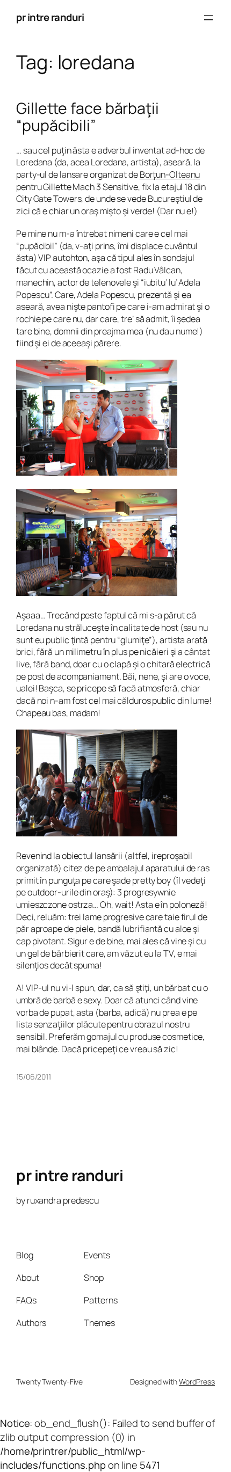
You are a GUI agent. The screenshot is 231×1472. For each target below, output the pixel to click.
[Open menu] (208, 17)
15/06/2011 (33, 1077)
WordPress (197, 1381)
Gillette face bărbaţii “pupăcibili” (87, 117)
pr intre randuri (50, 17)
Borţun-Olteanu (170, 174)
